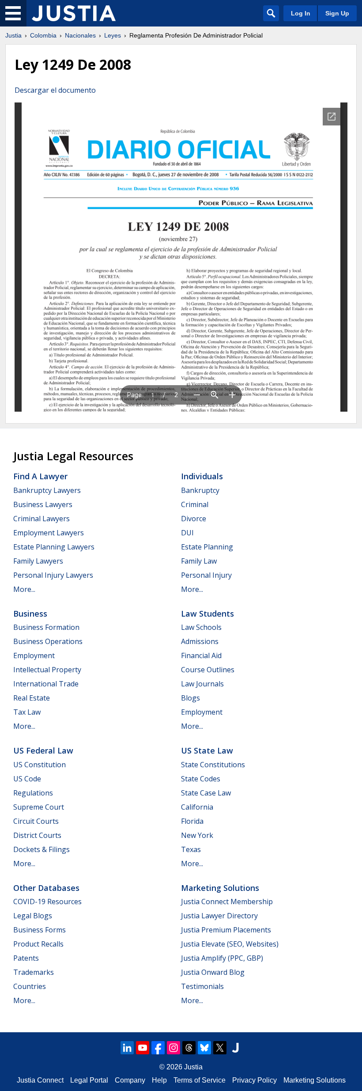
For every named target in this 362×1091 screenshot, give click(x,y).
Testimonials (202, 986)
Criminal (194, 504)
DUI (187, 533)
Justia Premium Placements (226, 930)
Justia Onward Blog (213, 972)
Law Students (207, 613)
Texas (191, 849)
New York (197, 835)
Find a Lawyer (40, 476)
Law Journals (202, 684)
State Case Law (206, 793)
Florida (192, 821)
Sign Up (337, 13)
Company (130, 1080)
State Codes (200, 779)
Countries (29, 986)
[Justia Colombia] (74, 13)
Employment (34, 655)
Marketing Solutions (220, 888)
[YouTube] (142, 1047)
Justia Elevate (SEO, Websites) (230, 944)
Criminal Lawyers (41, 518)
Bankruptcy (200, 490)
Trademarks (33, 972)
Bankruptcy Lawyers (47, 490)
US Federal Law (43, 750)
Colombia (43, 35)
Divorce (193, 518)
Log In (300, 13)
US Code (27, 779)
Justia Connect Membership (227, 901)
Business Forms (39, 930)
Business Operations (48, 641)
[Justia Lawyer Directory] (235, 1047)
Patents (26, 958)
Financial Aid (201, 655)
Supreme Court (38, 807)
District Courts (37, 835)
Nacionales (80, 35)
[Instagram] (173, 1047)
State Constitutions (213, 764)
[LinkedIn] (127, 1047)
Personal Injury (206, 575)
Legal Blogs (32, 916)
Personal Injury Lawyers (53, 575)
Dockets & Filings (41, 849)
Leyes (112, 35)
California (197, 807)
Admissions (200, 641)
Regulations (33, 793)
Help (159, 1080)
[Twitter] (219, 1047)
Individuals (202, 476)
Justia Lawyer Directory (219, 916)
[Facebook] (158, 1047)
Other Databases (46, 888)
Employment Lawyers (48, 533)
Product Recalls (38, 944)
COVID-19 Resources (47, 901)
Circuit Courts (36, 821)
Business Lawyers (42, 504)
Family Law (199, 561)
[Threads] (189, 1047)
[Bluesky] (204, 1047)
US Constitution (39, 764)
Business (30, 613)
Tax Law (27, 712)
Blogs (190, 698)
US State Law (207, 750)
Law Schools (201, 627)
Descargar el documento (55, 90)
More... (24, 589)
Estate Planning (207, 547)
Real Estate (31, 698)
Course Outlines (207, 669)
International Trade (46, 684)
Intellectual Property (47, 669)
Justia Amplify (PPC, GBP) (222, 958)
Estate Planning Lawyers (53, 547)
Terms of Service (199, 1080)
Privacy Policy (254, 1080)
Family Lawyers (38, 561)
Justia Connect (40, 1080)
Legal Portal (89, 1080)
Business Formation (46, 627)
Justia (13, 35)
